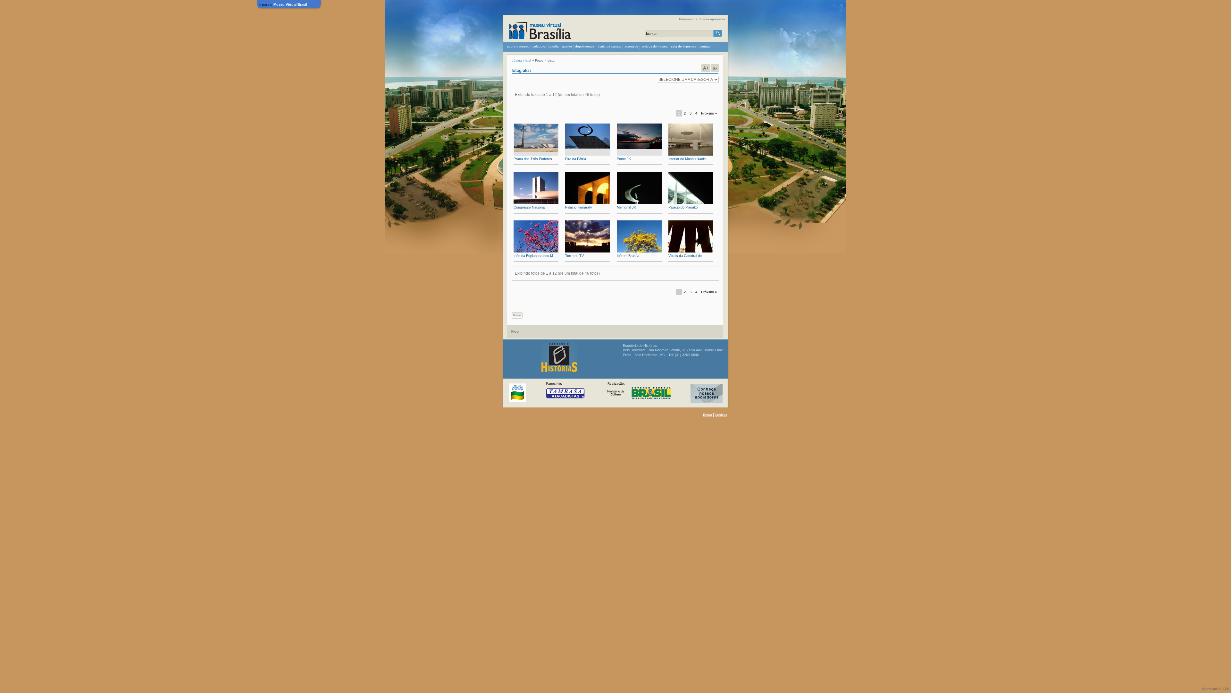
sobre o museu (518, 46)
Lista (551, 60)
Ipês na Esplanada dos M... (535, 256)
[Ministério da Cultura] (517, 393)
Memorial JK (626, 207)
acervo (567, 46)
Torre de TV (574, 256)
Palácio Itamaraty (578, 207)
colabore (538, 46)
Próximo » (709, 113)
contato (705, 46)
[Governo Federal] (639, 394)
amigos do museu (654, 46)
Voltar (517, 315)
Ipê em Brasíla (628, 256)
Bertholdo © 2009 (1215, 689)
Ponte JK (624, 159)
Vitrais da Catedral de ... (687, 256)
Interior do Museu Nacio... (688, 159)
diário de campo (609, 46)
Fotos (539, 60)
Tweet (515, 331)
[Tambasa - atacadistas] (565, 394)
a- (715, 68)
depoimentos (584, 46)
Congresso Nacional (529, 207)
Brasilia (554, 46)
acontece (631, 46)
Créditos (721, 414)
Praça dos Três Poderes (533, 159)
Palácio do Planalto (683, 207)
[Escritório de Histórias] (559, 370)
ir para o (283, 4)
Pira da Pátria (575, 159)
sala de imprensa (683, 46)
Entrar (707, 414)
